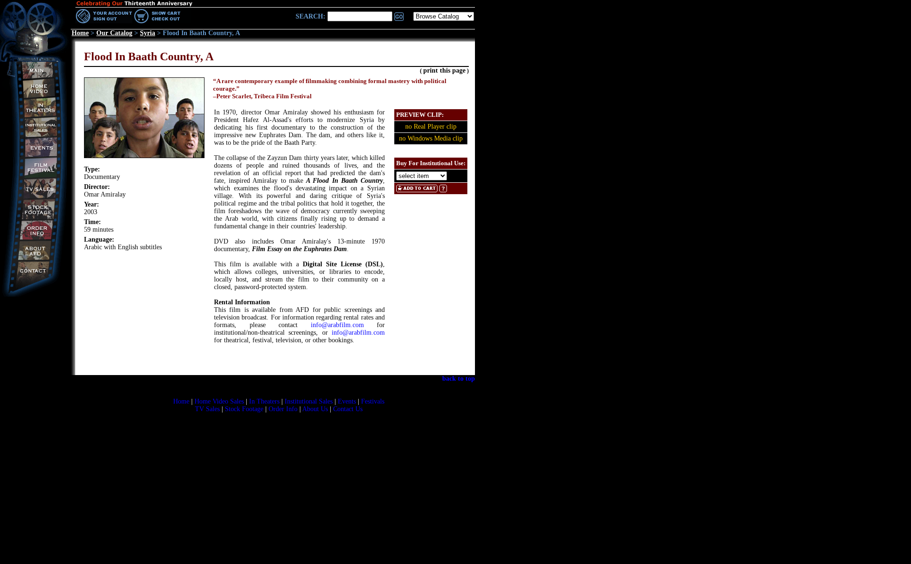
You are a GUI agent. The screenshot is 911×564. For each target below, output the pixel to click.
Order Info (283, 409)
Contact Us (348, 409)
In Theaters (264, 401)
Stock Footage (244, 409)
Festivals (372, 401)
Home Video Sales (219, 401)
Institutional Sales (309, 401)
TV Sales (207, 409)
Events (347, 401)
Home (181, 401)
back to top (458, 378)
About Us (315, 409)
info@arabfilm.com (337, 325)
